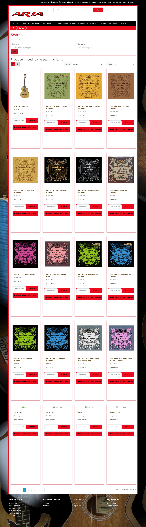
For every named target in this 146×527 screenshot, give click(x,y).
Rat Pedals (122, 2)
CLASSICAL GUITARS (61, 23)
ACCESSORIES (91, 23)
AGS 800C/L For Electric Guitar (88, 275)
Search (21, 28)
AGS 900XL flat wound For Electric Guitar (121, 359)
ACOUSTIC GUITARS (19, 23)
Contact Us (46, 503)
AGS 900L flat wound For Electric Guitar (88, 359)
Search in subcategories (84, 48)
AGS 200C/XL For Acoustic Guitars (89, 107)
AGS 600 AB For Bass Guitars (118, 191)
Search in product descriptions (22, 48)
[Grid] (17, 64)
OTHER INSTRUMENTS (77, 23)
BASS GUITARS (47, 23)
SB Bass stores (15, 513)
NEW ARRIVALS (114, 23)
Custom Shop (106, 2)
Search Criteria (15, 40)
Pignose (115, 2)
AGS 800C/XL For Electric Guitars (120, 275)
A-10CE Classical (21, 106)
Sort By (67, 64)
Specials (77, 506)
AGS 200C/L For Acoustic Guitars (56, 107)
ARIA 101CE (51, 413)
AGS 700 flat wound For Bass (56, 275)
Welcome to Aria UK (17, 511)
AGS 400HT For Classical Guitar (56, 191)
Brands (77, 503)
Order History (112, 506)
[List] (13, 64)
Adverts (12, 516)
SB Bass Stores (96, 2)
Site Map (45, 506)
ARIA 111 (82, 413)
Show (110, 64)
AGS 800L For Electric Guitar (23, 359)
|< (13, 490)
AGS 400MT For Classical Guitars (88, 191)
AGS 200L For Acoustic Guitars (119, 107)
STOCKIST (124, 23)
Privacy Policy (14, 508)
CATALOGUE (103, 23)
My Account (111, 503)
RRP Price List (14, 506)
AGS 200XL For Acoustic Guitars (24, 191)
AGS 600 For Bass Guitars (24, 274)
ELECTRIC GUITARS (34, 23)
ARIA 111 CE (115, 413)
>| (47, 490)
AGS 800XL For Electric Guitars (55, 359)
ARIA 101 (18, 413)
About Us (13, 503)
